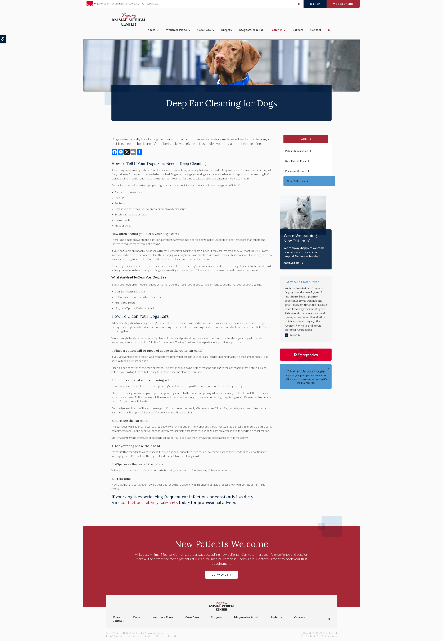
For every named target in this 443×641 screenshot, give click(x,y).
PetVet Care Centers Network (323, 636)
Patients (276, 29)
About (151, 29)
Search (147, 636)
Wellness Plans (176, 29)
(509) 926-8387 (152, 3)
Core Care (204, 29)
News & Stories (296, 181)
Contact (315, 29)
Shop (316, 4)
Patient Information (296, 150)
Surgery (226, 29)
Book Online (344, 4)
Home (116, 617)
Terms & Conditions (114, 636)
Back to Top (173, 636)
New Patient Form (295, 160)
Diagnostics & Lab (251, 29)
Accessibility (134, 636)
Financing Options (295, 171)
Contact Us (220, 575)
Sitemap (159, 636)
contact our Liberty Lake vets (149, 502)
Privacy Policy (112, 633)
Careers (298, 29)
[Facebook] (299, 4)
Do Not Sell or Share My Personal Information (143, 633)
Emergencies (308, 355)
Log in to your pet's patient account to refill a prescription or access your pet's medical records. (306, 376)
